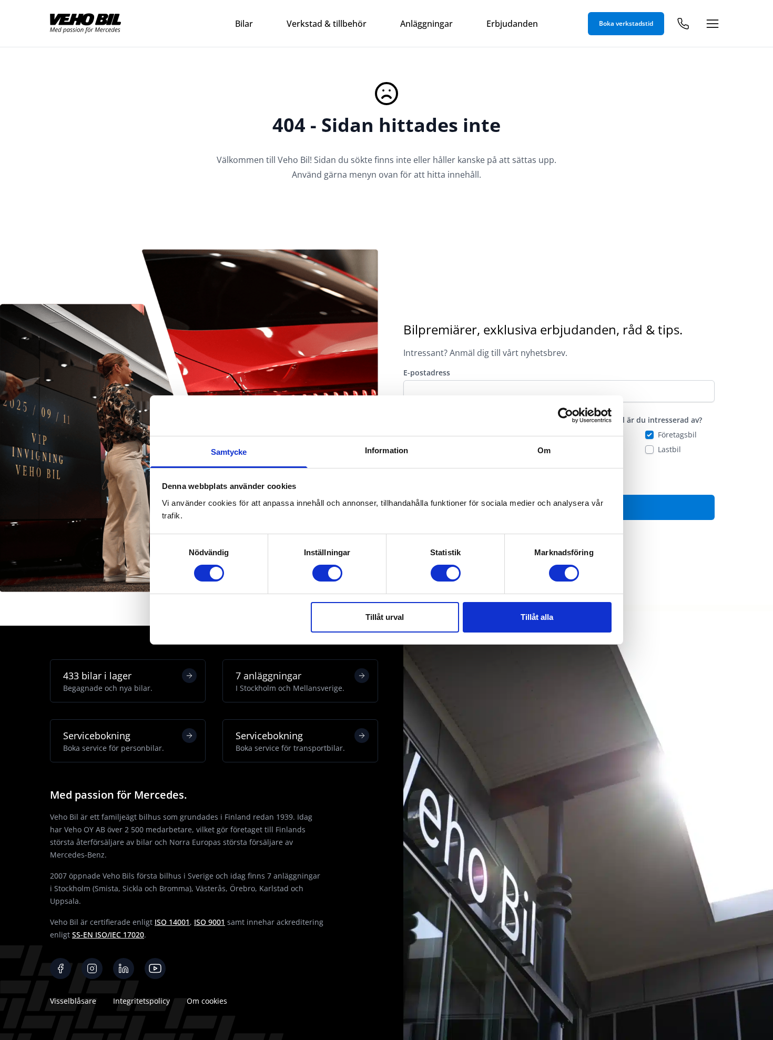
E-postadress (426, 373)
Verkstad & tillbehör (327, 23)
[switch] (327, 573)
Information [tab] (386, 450)
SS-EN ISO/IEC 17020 (108, 935)
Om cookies (207, 1001)
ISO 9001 (209, 922)
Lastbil (669, 449)
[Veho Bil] (85, 23)
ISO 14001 (172, 922)
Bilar (244, 23)
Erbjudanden (512, 23)
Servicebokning (113, 741)
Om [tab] (544, 450)
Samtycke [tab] (229, 451)
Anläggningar (426, 23)
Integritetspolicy (141, 1001)
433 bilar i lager (107, 681)
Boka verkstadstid (626, 23)
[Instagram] (92, 968)
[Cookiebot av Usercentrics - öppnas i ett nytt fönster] (566, 415)
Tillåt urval (384, 617)
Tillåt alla (537, 617)
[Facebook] (60, 968)
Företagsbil (677, 435)
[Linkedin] (123, 968)
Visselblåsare (73, 1001)
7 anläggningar (290, 681)
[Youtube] (155, 968)
